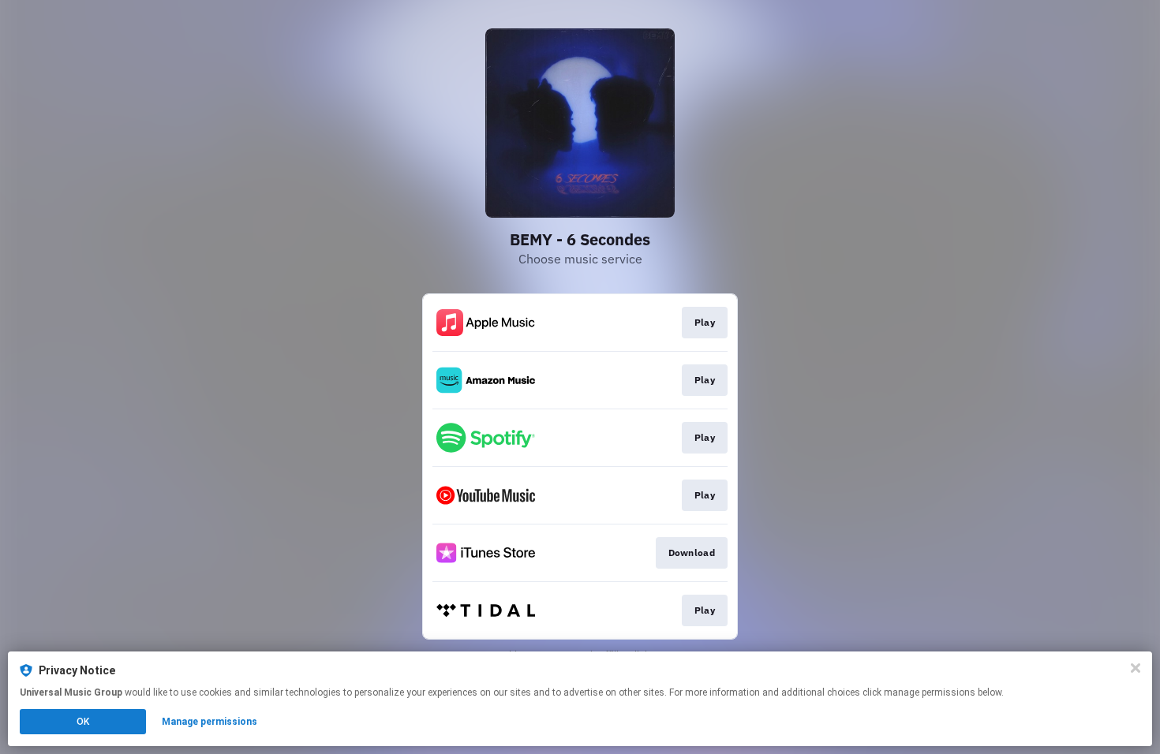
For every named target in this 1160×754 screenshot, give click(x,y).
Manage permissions (209, 721)
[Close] (1135, 668)
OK (83, 721)
